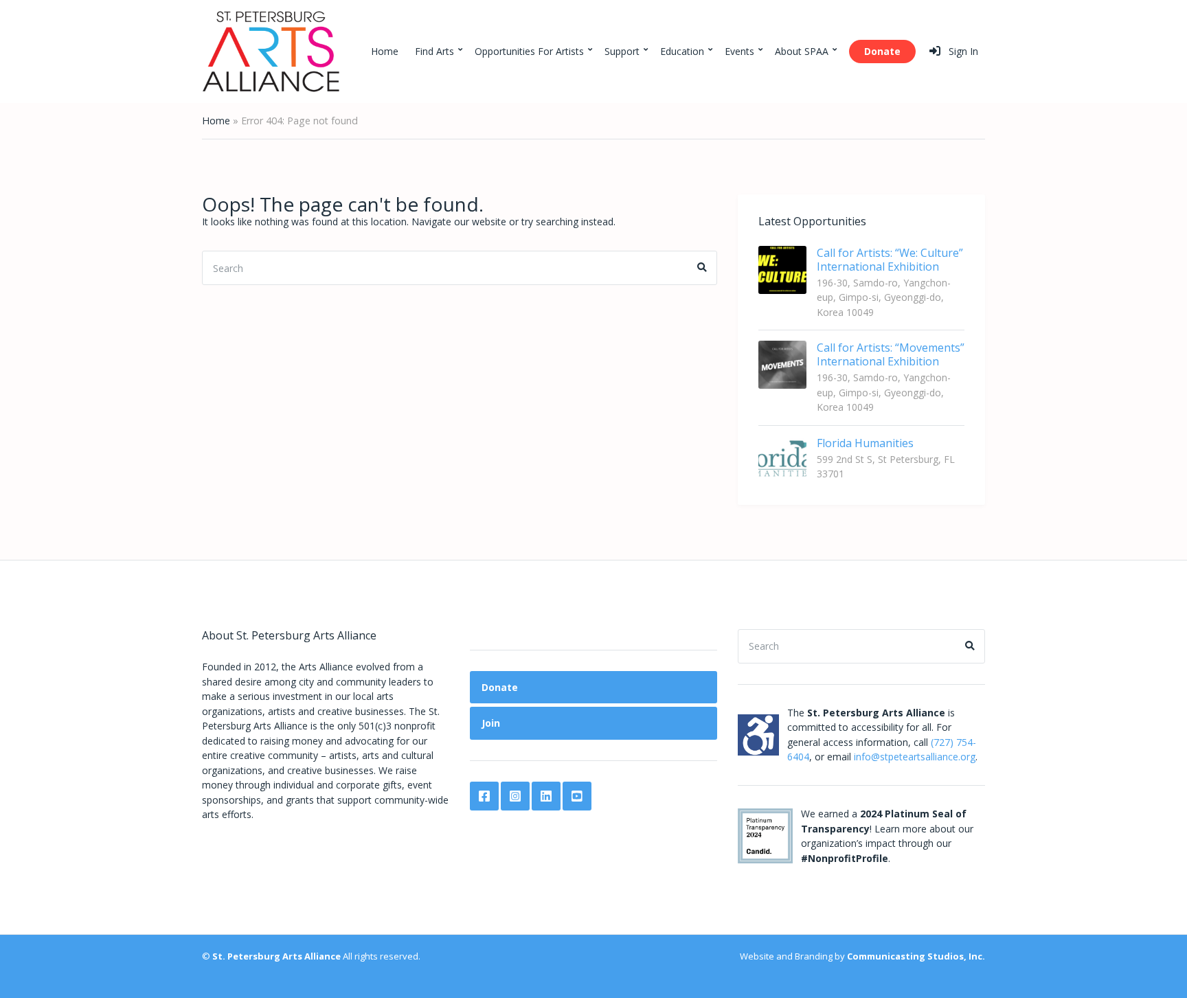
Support (622, 51)
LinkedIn (546, 796)
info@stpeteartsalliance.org (914, 756)
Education (682, 51)
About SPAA (801, 51)
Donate (882, 51)
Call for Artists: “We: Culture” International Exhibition (890, 259)
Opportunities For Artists (529, 51)
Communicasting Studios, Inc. (916, 956)
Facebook (484, 796)
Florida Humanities (865, 443)
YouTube (577, 796)
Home (384, 51)
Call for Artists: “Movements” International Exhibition (890, 354)
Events (739, 51)
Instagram (515, 796)
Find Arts (434, 51)
